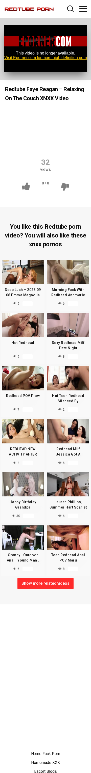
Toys (58, 144)
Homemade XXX (45, 762)
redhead (37, 144)
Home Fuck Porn (45, 753)
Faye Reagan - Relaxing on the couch (46, 124)
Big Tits (59, 114)
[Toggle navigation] (83, 9)
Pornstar (62, 134)
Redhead (34, 114)
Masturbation (34, 134)
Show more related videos (45, 583)
